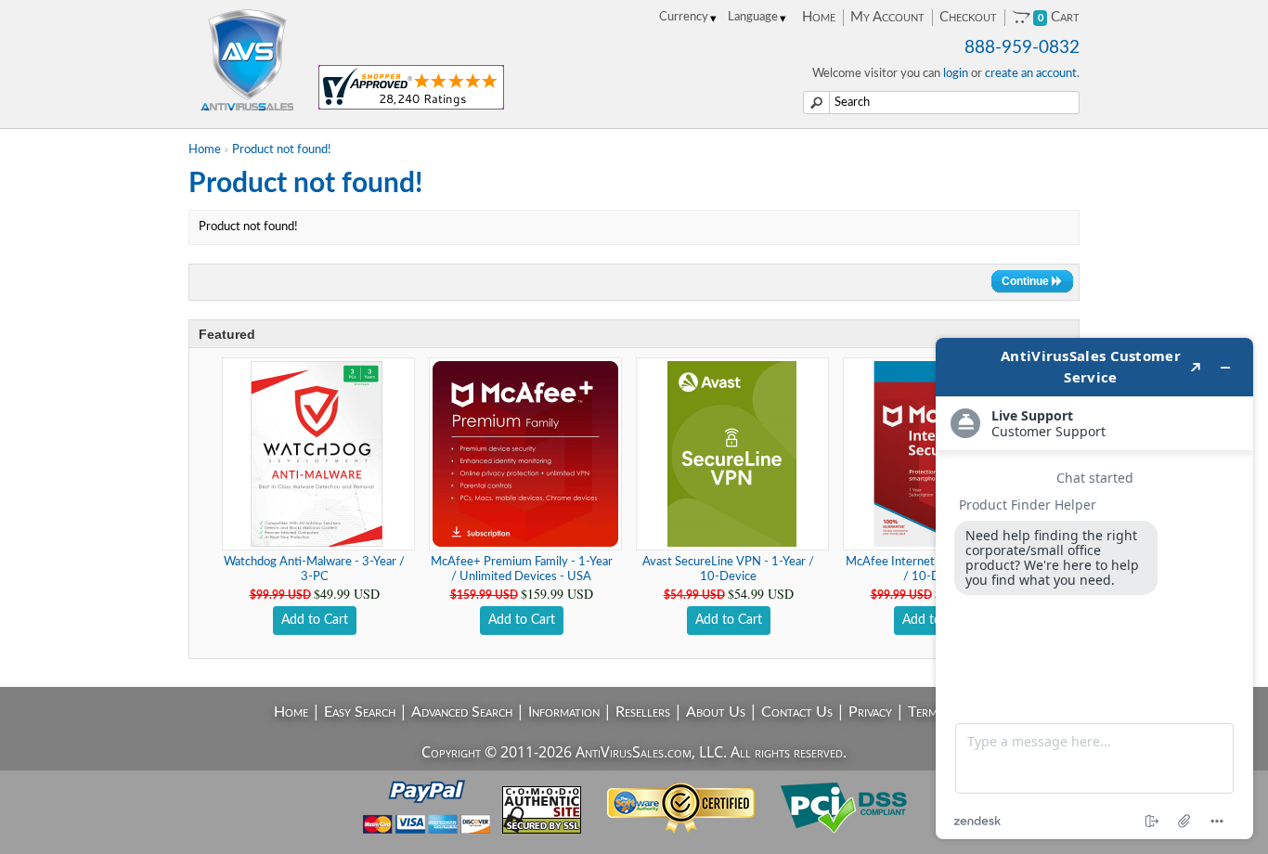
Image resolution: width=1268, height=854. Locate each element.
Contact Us (797, 712)
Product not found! (281, 150)
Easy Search (359, 712)
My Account (887, 17)
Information (564, 712)
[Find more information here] (1094, 588)
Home (818, 17)
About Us (715, 712)
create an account (1031, 74)
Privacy (870, 712)
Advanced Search (461, 712)
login (955, 74)
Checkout (968, 17)
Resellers (642, 712)
